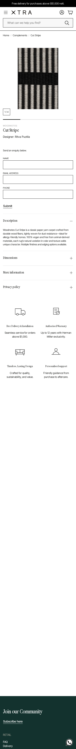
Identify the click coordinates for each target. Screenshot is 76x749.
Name (6, 158)
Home (6, 35)
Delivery (8, 746)
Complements (20, 35)
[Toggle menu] (5, 12)
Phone (6, 188)
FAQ (5, 742)
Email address (10, 173)
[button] (38, 221)
